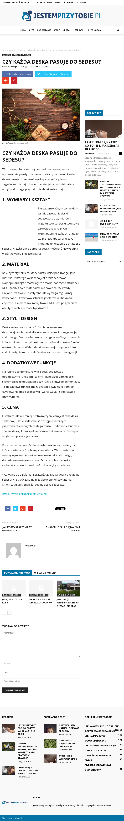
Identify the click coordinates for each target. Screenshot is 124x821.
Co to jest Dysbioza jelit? (109, 222)
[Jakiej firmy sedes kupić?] (14, 588)
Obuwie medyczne (95, 740)
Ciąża (23, 30)
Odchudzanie (44, 30)
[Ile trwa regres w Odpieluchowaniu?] (41, 588)
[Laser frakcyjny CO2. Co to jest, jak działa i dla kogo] (103, 129)
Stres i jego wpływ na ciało (68, 757)
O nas (58, 2)
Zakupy (6, 55)
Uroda (66, 30)
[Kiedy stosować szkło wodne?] (91, 237)
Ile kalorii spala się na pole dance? (62, 528)
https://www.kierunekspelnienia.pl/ (24, 494)
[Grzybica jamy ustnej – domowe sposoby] (50, 728)
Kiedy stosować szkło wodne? (109, 235)
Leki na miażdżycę (95, 735)
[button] (118, 30)
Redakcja (12, 66)
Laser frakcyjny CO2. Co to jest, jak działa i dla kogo (102, 145)
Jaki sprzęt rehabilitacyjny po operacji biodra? (68, 602)
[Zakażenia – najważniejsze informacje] (50, 743)
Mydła (88, 760)
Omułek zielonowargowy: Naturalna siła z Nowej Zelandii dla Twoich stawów (111, 188)
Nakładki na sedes (21, 55)
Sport (57, 30)
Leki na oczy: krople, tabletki (102, 726)
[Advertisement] (62, 41)
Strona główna (43, 2)
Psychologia (95, 30)
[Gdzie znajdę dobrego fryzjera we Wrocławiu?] (91, 208)
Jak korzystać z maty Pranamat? (17, 528)
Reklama (68, 2)
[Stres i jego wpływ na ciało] (50, 758)
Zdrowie (79, 30)
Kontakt (81, 2)
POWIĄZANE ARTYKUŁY (17, 572)
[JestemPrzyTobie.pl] (62, 16)
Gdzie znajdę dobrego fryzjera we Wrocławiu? (110, 208)
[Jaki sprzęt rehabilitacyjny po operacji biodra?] (68, 588)
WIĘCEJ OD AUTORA (45, 572)
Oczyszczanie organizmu (100, 731)
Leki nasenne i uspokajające (100, 745)
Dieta (31, 30)
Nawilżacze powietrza (98, 755)
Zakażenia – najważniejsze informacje (67, 743)
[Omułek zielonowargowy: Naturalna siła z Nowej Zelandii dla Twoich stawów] (91, 184)
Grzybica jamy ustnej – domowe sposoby (69, 728)
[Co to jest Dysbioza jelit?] (91, 224)
